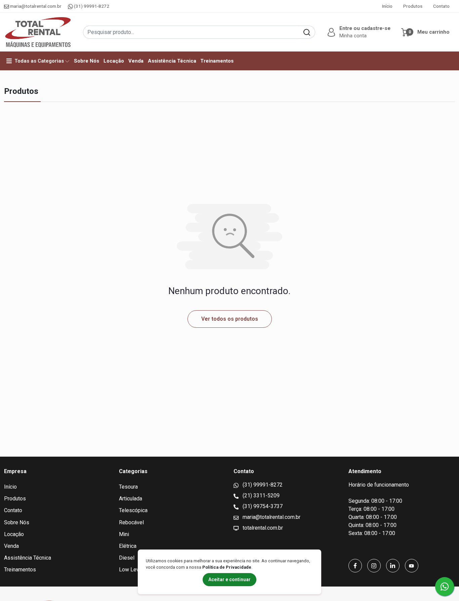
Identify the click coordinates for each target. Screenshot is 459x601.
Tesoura (128, 487)
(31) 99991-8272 (91, 6)
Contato (441, 6)
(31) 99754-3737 (262, 506)
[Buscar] (307, 32)
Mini (124, 534)
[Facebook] (355, 565)
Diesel (126, 558)
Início (387, 6)
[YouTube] (411, 565)
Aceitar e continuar (229, 579)
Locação (113, 61)
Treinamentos (217, 61)
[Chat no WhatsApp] (444, 586)
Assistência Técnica (172, 61)
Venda (135, 61)
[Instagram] (374, 565)
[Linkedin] (393, 565)
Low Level (131, 569)
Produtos (412, 6)
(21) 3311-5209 (260, 495)
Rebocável (131, 522)
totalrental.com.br (262, 528)
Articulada (130, 498)
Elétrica (127, 546)
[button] (358, 32)
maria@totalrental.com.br (35, 6)
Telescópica (133, 510)
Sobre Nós (86, 61)
